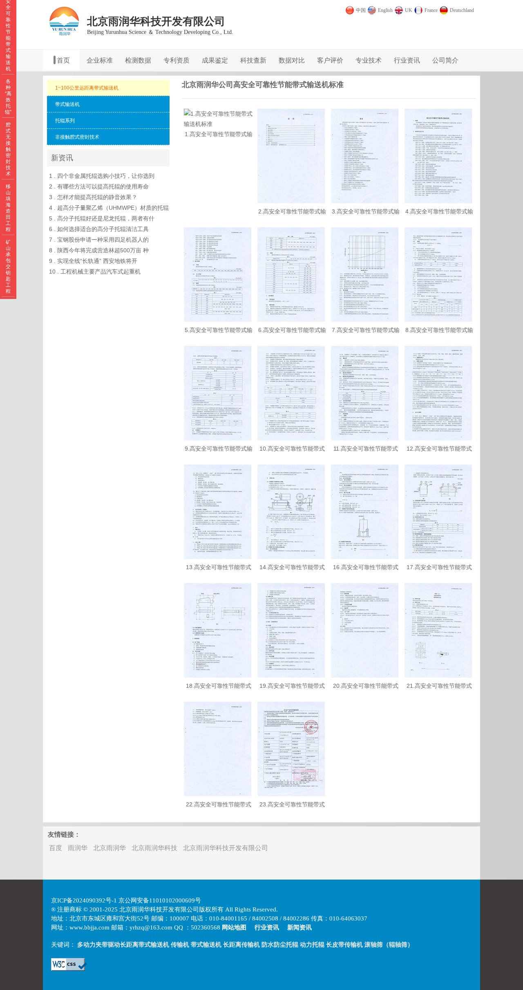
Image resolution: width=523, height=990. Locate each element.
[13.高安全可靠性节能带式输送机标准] (217, 557)
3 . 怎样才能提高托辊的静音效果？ (93, 197)
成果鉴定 (215, 60)
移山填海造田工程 (8, 208)
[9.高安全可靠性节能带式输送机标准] (217, 438)
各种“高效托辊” (8, 97)
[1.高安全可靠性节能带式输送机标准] (218, 124)
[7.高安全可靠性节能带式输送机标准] (364, 320)
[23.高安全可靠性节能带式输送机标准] (291, 794)
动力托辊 (312, 944)
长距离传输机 (241, 944)
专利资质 (176, 60)
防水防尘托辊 (280, 944)
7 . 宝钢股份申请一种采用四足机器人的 (99, 239)
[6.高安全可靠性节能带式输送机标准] (291, 320)
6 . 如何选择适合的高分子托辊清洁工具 (99, 229)
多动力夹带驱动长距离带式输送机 (123, 944)
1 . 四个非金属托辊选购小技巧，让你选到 (101, 176)
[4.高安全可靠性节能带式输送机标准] (438, 201)
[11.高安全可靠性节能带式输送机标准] (364, 438)
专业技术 (368, 60)
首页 (63, 60)
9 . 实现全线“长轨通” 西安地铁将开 (93, 261)
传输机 (180, 944)
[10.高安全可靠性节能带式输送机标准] (291, 438)
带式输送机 (206, 944)
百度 (55, 847)
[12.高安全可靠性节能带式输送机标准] (438, 438)
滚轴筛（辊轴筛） (388, 944)
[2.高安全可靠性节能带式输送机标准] (291, 201)
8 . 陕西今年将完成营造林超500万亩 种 (99, 250)
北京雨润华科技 (154, 847)
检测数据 (138, 60)
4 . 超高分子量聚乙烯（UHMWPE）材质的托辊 (109, 207)
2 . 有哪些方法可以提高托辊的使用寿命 (99, 186)
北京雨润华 (109, 847)
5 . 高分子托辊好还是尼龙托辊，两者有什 (101, 218)
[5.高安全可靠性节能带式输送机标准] (217, 320)
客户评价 (330, 60)
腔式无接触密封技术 (8, 149)
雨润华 (77, 847)
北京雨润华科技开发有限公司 (225, 847)
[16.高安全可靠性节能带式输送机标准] (364, 557)
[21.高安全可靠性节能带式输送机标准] (438, 675)
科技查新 (253, 60)
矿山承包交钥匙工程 (8, 266)
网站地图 (234, 927)
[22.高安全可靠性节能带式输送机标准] (217, 794)
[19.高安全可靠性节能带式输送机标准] (291, 675)
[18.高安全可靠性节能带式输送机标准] (217, 675)
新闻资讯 (299, 927)
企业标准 (100, 60)
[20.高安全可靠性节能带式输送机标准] (364, 675)
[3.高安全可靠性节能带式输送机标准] (364, 201)
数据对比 (292, 60)
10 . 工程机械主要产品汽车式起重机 (95, 271)
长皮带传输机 (344, 944)
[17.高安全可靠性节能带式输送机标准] (438, 557)
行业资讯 (407, 60)
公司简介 (445, 60)
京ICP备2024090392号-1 (84, 900)
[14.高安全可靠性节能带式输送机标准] (291, 557)
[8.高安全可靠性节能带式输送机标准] (438, 320)
